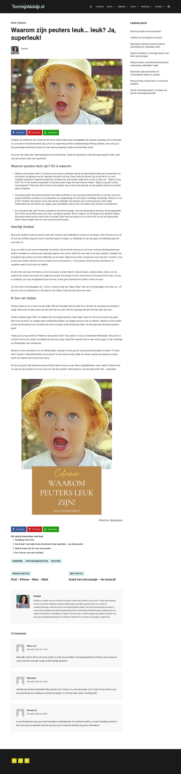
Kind (13, 22)
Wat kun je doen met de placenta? (145, 31)
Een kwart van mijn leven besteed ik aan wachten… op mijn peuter (49, 544)
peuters (56, 561)
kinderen (18, 561)
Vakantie (121, 6)
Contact (158, 6)
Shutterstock (116, 520)
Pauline (37, 596)
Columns (100, 6)
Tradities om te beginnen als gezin (146, 37)
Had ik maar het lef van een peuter (33, 548)
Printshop (145, 6)
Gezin (109, 6)
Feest (133, 6)
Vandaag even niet (24, 540)
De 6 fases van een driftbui (29, 552)
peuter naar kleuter (37, 561)
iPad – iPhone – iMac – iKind (29, 579)
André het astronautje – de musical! (92, 579)
